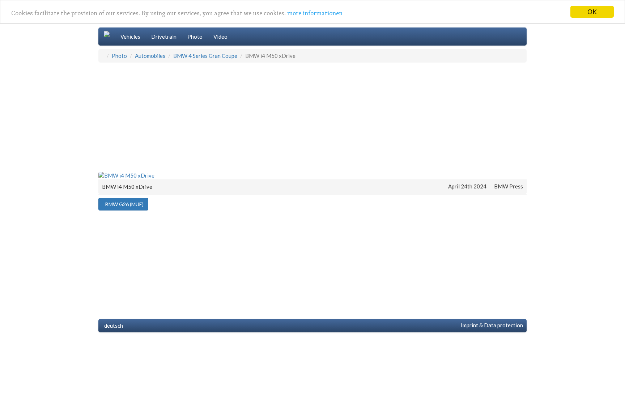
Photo (195, 36)
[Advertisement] (312, 116)
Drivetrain (164, 36)
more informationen (315, 13)
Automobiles (150, 55)
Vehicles (130, 36)
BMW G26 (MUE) (123, 204)
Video (220, 36)
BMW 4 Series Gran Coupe (205, 55)
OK (592, 12)
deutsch (112, 325)
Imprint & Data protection (491, 325)
